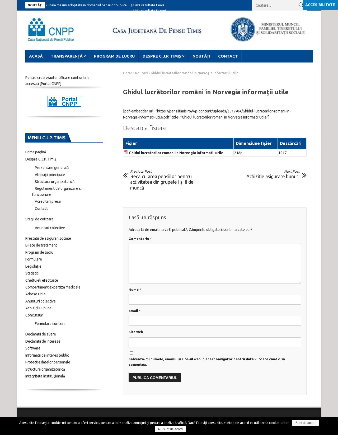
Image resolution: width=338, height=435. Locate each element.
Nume (135, 289)
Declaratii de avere (40, 334)
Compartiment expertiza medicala (52, 287)
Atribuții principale (50, 175)
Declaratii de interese (42, 341)
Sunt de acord (305, 423)
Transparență (67, 56)
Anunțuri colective (40, 301)
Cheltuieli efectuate (41, 280)
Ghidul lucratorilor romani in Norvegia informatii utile (176, 153)
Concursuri (34, 315)
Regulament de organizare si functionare (57, 191)
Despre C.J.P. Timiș (162, 56)
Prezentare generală (52, 168)
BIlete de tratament (41, 245)
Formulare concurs (50, 323)
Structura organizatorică (54, 181)
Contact (228, 56)
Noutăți (201, 56)
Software (32, 348)
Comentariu (140, 238)
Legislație (33, 266)
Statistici (32, 273)
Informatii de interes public (47, 355)
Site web (136, 332)
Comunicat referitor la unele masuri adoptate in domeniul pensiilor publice (64, 5)
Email (135, 311)
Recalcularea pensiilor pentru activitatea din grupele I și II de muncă (162, 179)
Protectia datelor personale (47, 362)
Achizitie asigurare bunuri (272, 174)
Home (127, 73)
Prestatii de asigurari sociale (48, 238)
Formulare (33, 259)
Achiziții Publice (38, 308)
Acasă (36, 56)
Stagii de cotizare (39, 219)
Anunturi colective (50, 228)
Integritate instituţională (45, 376)
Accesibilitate (320, 5)
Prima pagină (35, 152)
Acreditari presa (48, 201)
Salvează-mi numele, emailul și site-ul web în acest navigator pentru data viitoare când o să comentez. (207, 361)
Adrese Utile (35, 294)
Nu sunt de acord (170, 429)
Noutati (141, 73)
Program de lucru (114, 56)
